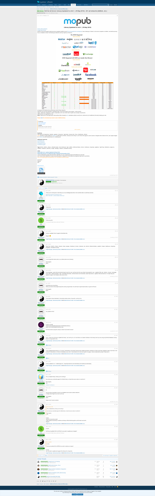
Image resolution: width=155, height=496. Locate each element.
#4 (117, 218)
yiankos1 (41, 473)
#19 (117, 426)
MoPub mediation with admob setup (57, 472)
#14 (117, 348)
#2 (117, 190)
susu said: (48, 442)
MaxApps (41, 263)
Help (112, 486)
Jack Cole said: (49, 406)
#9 (117, 283)
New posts (79, 4)
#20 (117, 439)
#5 (117, 231)
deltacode (41, 328)
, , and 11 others (48, 177)
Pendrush (113, 466)
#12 (117, 322)
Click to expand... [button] (78, 129)
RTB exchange (70, 31)
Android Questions (52, 462)
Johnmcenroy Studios (57, 209)
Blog (69, 4)
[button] (44, 5)
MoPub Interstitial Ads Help (53, 476)
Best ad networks (41, 142)
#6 (117, 244)
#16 (117, 374)
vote (42, 117)
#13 (117, 335)
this (68, 115)
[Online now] (41, 195)
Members (86, 4)
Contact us (96, 486)
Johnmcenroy (41, 13)
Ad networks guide (41, 144)
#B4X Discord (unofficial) (41, 6)
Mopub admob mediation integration (57, 469)
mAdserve (41, 136)
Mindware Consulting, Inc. (50, 384)
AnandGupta (42, 466)
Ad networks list (40, 140)
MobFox (54, 135)
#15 (117, 361)
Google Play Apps (49, 209)
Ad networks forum (41, 143)
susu (41, 224)
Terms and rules (102, 486)
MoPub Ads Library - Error (54, 465)
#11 (117, 309)
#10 (117, 296)
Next (46, 188)
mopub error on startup (54, 461)
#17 (117, 387)
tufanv (41, 470)
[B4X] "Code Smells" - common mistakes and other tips (55, 195)
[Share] (117, 15)
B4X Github (57, 6)
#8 (117, 270)
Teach (65, 4)
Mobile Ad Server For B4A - (73, 209)
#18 (117, 404)
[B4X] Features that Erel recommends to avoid (53, 194)
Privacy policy (108, 486)
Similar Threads (55, 13)
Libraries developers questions (55, 477)
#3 (117, 205)
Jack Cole (41, 380)
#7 (117, 257)
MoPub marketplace (77, 31)
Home (39, 4)
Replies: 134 (46, 15)
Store (55, 4)
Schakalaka (42, 462)
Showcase (51, 4)
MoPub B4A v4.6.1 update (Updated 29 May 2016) (48, 152)
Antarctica (64, 180)
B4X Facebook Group (50, 6)
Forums (73, 4)
